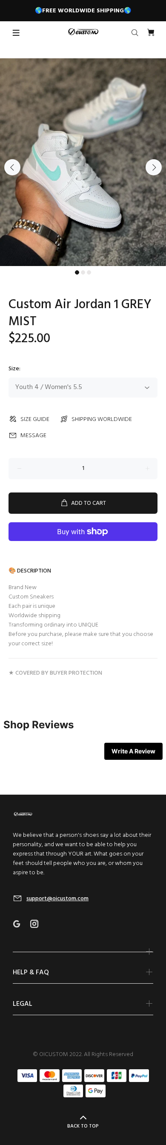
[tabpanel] (83, 162)
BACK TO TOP (83, 1126)
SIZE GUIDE (34, 419)
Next (154, 167)
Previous (12, 167)
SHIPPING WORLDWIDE (102, 419)
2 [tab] (83, 272)
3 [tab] (89, 272)
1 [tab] (77, 272)
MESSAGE (33, 436)
